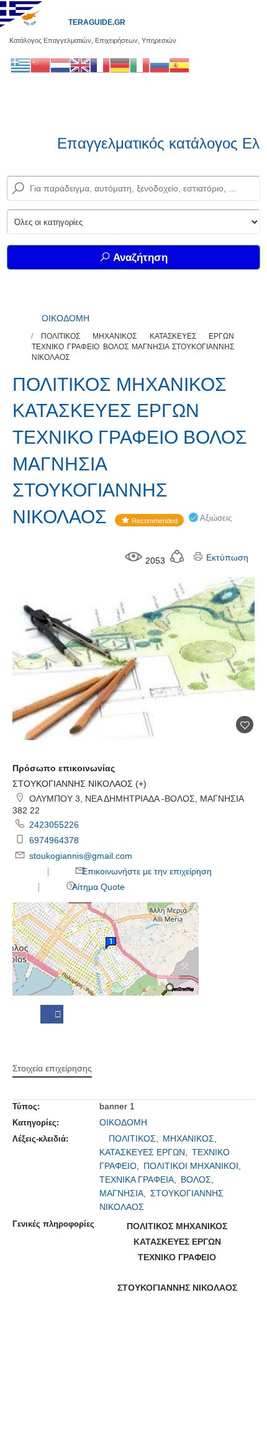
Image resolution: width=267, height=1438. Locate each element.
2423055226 (54, 825)
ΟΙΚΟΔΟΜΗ (65, 318)
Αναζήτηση (139, 257)
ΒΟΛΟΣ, (198, 1179)
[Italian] (140, 64)
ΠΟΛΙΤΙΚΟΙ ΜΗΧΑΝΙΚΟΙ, (193, 1166)
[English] (80, 64)
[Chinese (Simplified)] (40, 64)
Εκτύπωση (226, 557)
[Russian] (160, 64)
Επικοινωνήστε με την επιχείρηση (145, 871)
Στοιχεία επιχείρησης (52, 1068)
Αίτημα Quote (97, 887)
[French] (100, 64)
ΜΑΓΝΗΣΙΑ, (123, 1193)
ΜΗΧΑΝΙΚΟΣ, (191, 1138)
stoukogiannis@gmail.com (80, 856)
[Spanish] (179, 64)
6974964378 (54, 840)
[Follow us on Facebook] (51, 1014)
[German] (120, 64)
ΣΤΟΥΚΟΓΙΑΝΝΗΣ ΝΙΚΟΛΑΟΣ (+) (79, 784)
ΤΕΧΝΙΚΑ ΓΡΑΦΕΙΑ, (139, 1179)
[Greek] (20, 64)
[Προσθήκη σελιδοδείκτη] (244, 724)
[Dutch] (60, 64)
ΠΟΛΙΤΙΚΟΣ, (135, 1138)
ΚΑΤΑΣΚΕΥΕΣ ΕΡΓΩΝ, (144, 1152)
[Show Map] (105, 948)
